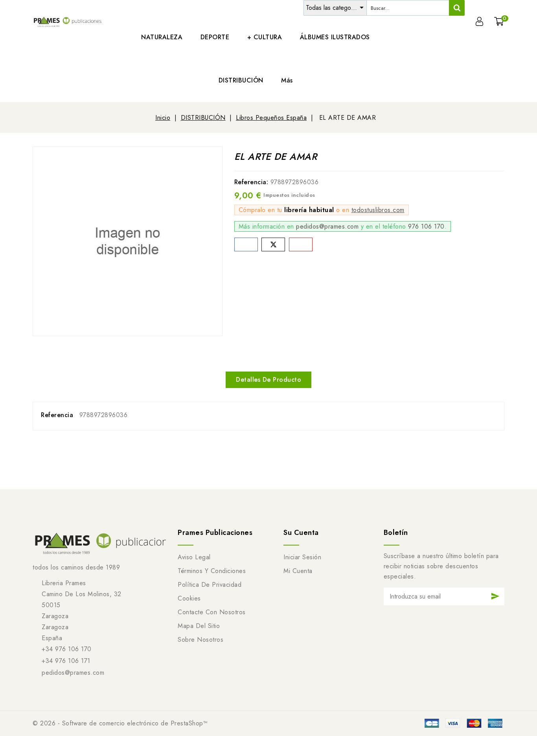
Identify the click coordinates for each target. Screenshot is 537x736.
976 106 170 (426, 226)
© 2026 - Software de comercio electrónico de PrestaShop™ (120, 723)
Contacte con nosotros (212, 612)
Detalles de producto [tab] (268, 379)
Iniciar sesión (302, 557)
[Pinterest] (300, 244)
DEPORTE (215, 37)
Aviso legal (194, 557)
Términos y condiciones (212, 570)
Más (287, 80)
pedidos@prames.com (327, 226)
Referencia (57, 414)
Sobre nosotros (200, 639)
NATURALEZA (161, 37)
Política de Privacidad (209, 584)
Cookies (189, 598)
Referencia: (251, 182)
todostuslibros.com (378, 209)
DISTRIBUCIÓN (241, 80)
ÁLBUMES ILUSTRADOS (335, 37)
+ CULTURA (264, 37)
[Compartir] (246, 244)
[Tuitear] (273, 244)
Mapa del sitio (199, 625)
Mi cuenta (298, 570)
